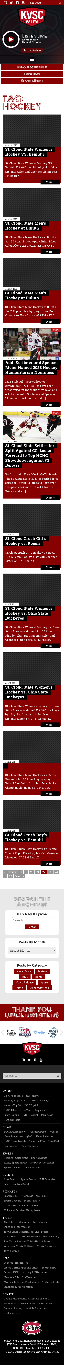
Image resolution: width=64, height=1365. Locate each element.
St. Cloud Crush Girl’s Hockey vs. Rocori (25, 541)
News (7, 1127)
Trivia (19, 988)
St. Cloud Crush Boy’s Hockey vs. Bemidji (26, 837)
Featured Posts (38, 1131)
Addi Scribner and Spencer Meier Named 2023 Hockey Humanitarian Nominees (31, 367)
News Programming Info (18, 1136)
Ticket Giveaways (39, 1100)
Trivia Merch (11, 1250)
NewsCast (53, 1141)
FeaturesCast (11, 1146)
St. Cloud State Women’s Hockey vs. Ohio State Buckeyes (28, 613)
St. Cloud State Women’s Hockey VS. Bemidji (28, 152)
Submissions (11, 1114)
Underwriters (12, 1313)
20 (31, 872)
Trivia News (40, 1222)
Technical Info (50, 1282)
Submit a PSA (37, 1141)
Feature (42, 971)
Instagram (5, 2)
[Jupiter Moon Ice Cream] (53, 1032)
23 (50, 872)
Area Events (11, 1179)
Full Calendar (47, 1179)
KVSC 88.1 (32, 17)
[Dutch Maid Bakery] (25, 1032)
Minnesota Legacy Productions (21, 1282)
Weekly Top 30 (12, 1105)
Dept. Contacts (12, 1119)
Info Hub (32, 74)
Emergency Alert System (18, 1286)
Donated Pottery (13, 1308)
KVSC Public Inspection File (24, 1351)
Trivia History (51, 1236)
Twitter (11, 2)
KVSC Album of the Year (18, 1110)
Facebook (17, 2)
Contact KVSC (12, 1272)
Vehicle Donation (36, 1308)
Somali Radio (32, 1200)
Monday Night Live (15, 1100)
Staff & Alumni (30, 1277)
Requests (39, 1110)
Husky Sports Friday (15, 1162)
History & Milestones (34, 1272)
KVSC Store (45, 1303)
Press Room (11, 1236)
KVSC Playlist (30, 1114)
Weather (54, 1131)
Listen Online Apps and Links (21, 1267)
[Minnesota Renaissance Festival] (39, 1032)
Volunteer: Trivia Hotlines (19, 1246)
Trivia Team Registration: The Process (26, 1231)
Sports (56, 329)
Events (8, 1174)
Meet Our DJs (11, 1277)
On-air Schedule (32, 67)
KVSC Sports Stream (42, 1162)
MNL (24, 977)
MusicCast (47, 1114)
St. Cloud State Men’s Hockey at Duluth (25, 226)
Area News (24, 971)
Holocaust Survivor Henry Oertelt (23, 1210)
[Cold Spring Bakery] (11, 1032)
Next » (19, 876)
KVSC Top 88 (31, 1105)
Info (6, 1258)
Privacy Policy (50, 1351)
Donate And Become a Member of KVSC (26, 1298)
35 (10, 876)
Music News (33, 1095)
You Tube (23, 2)
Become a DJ (49, 1267)
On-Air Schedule (13, 1095)
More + (50, 182)
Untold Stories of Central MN (21, 1205)
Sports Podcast (12, 1167)
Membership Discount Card (20, 1303)
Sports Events (39, 1157)
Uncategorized (39, 988)
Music (38, 977)
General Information (16, 1262)
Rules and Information (17, 1226)
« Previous (10, 872)
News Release (25, 982)
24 (56, 872)
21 (37, 872)
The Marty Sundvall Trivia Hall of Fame (27, 1241)
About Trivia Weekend (17, 1222)
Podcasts (10, 1191)
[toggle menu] (32, 59)
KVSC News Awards (15, 1141)
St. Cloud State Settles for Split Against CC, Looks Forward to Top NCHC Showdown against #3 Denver (29, 455)
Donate (8, 1294)
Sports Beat (32, 80)
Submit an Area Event (16, 1184)
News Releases (44, 1136)
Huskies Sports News (16, 1157)
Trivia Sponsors (46, 1246)
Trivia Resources (30, 1236)
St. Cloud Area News (15, 1131)
